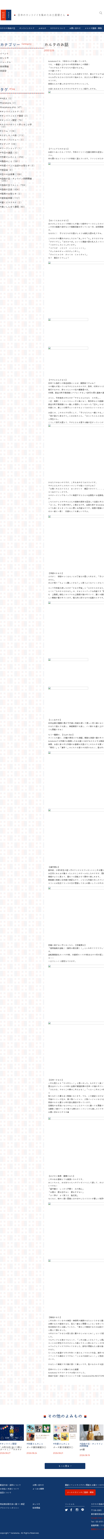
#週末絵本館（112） (10, 198)
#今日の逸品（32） (9, 153)
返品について (5, 1493)
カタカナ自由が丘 (7, 28)
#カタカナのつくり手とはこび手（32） (16, 125)
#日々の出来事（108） (11, 174)
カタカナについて (57, 28)
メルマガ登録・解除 (93, 28)
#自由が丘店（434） (10, 189)
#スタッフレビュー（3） (12, 140)
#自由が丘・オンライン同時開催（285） (16, 180)
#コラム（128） (8, 131)
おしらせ (4, 58)
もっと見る (63, 1466)
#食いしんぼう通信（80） (13, 207)
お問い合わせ (75, 28)
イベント (4, 53)
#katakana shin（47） (11, 107)
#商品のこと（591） (10, 161)
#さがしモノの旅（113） (12, 135)
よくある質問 (38, 1489)
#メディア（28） (8, 144)
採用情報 (4, 66)
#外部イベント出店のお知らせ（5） (17, 166)
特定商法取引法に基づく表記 (12, 1504)
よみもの (42, 28)
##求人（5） (6, 98)
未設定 (3, 71)
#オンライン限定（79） (12, 120)
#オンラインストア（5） (12, 111)
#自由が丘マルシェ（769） (13, 185)
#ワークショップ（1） (11, 148)
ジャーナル (5, 62)
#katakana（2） (8, 103)
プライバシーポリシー (9, 1508)
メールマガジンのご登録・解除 (80, 1492)
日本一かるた (55, 1080)
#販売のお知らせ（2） (11, 194)
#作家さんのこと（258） (12, 157)
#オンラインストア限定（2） (14, 116)
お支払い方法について (9, 1489)
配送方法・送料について (10, 1485)
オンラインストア (26, 28)
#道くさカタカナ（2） (11, 202)
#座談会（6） (7, 170)
